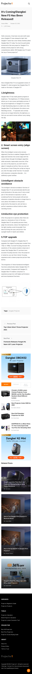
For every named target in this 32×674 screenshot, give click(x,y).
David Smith (16, 430)
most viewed (26, 385)
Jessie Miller (8, 521)
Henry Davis (16, 418)
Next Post (7, 338)
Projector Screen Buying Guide (9, 634)
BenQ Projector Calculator (8, 618)
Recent (6, 384)
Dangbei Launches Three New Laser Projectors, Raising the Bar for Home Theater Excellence (14, 484)
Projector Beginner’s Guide (8, 603)
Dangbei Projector (14, 311)
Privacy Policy (5, 646)
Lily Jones (8, 489)
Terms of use (5, 649)
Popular (16, 384)
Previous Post (11, 323)
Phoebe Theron (9, 553)
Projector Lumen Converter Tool (10, 620)
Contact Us (11, 666)
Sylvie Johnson (16, 407)
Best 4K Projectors (6, 629)
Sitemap (4, 666)
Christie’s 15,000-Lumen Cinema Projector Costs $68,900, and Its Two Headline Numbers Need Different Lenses (21, 394)
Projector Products (6, 606)
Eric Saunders (16, 400)
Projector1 (14, 664)
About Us (4, 643)
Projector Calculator (7, 615)
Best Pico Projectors (7, 632)
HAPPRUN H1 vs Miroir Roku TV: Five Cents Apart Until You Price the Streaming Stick (21, 425)
